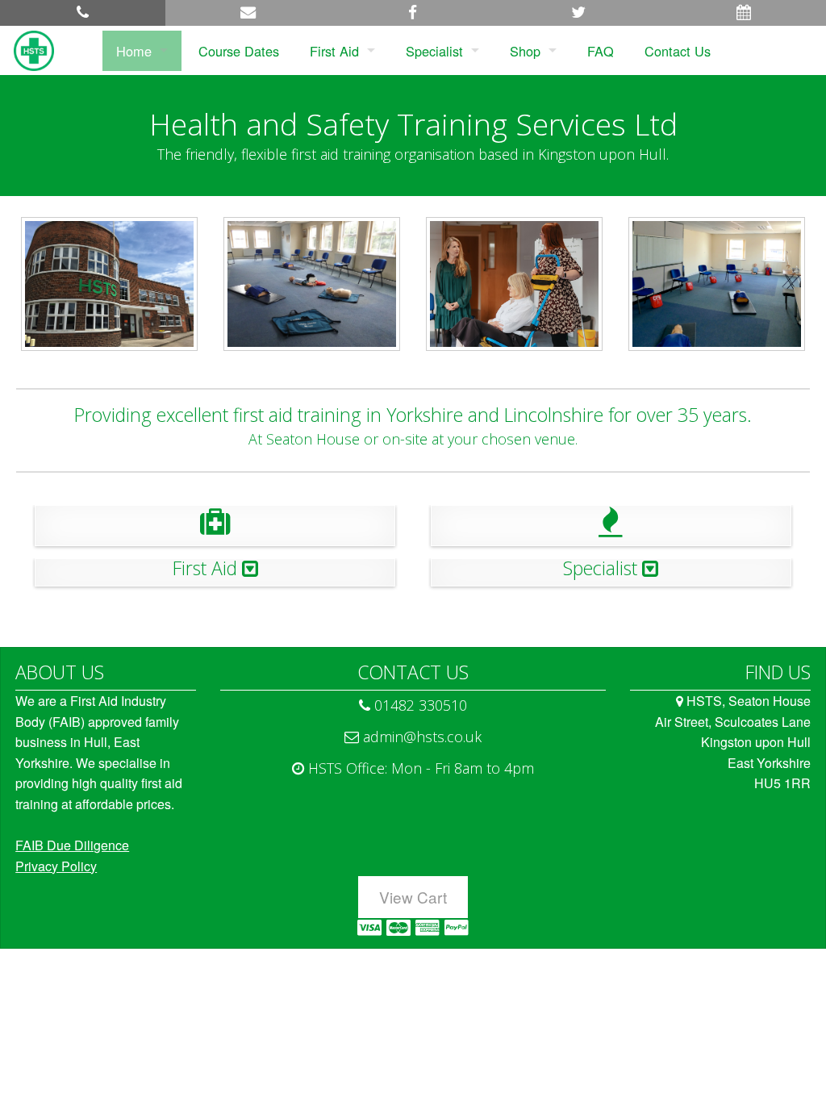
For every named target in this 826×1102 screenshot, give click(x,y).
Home (134, 51)
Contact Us (678, 51)
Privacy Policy (56, 866)
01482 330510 (418, 705)
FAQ (600, 51)
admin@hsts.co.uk (420, 736)
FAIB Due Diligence (72, 845)
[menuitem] (141, 51)
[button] (82, 13)
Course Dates (238, 51)
